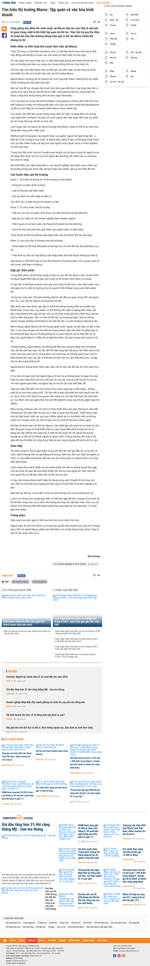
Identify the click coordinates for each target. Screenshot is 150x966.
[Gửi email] (98, 22)
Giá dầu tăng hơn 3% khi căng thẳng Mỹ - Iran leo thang (35, 689)
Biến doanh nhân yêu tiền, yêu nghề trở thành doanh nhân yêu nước (23, 623)
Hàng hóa (9, 3)
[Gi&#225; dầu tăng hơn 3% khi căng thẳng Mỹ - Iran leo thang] (29, 852)
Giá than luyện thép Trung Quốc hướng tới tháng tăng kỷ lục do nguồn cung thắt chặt (89, 853)
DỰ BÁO (22, 940)
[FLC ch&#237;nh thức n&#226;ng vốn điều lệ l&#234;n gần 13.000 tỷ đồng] (52, 783)
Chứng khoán (75, 773)
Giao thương (103, 3)
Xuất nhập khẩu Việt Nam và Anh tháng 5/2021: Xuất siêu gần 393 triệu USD (76, 648)
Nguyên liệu (41, 3)
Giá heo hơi (76, 923)
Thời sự (9, 719)
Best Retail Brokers (76, 927)
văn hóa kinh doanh (20, 581)
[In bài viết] (95, 21)
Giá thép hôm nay (13, 927)
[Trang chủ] (4, 28)
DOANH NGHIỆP (88, 940)
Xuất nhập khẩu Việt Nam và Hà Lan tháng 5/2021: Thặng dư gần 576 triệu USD (78, 632)
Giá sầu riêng (28, 927)
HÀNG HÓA (32, 940)
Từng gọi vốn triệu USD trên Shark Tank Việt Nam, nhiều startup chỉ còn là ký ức (16, 756)
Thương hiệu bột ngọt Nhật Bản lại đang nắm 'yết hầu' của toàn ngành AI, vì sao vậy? (85, 793)
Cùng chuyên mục (67, 590)
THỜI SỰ (13, 940)
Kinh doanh (6, 765)
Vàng (52, 3)
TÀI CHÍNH (52, 940)
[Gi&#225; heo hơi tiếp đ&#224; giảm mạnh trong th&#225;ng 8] (52, 746)
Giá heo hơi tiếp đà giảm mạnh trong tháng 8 (52, 752)
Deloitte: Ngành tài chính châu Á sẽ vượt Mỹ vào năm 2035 (37, 676)
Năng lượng (25, 3)
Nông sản (63, 3)
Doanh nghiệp (41, 796)
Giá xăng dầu (134, 923)
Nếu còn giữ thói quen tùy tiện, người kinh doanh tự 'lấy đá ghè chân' (27, 632)
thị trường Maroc (39, 581)
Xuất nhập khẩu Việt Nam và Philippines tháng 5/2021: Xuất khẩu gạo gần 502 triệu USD (76, 621)
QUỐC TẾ (42, 940)
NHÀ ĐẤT (62, 940)
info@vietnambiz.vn (19, 961)
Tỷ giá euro (64, 923)
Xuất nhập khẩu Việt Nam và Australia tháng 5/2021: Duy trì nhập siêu (75, 655)
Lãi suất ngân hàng (118, 923)
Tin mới (12, 671)
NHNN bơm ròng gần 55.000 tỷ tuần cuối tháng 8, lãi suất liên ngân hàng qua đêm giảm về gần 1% (17, 795)
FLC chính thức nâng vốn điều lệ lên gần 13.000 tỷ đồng (51, 789)
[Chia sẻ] (4, 35)
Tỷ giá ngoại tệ (29, 923)
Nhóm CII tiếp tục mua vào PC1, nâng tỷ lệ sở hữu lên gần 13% (134, 897)
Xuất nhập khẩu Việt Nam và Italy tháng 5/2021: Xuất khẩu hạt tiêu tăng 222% (76, 640)
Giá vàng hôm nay (13, 923)
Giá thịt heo (41, 927)
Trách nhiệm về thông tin (15, 963)
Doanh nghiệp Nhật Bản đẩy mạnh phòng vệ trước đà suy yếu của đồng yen (45, 702)
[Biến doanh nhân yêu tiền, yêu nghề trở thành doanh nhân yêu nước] (26, 610)
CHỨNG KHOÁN (74, 940)
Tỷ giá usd (42, 923)
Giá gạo (51, 927)
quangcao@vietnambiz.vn (129, 951)
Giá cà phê (87, 923)
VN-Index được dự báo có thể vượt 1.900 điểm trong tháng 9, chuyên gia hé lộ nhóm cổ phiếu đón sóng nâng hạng (85, 763)
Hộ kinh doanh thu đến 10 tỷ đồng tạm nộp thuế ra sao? (35, 715)
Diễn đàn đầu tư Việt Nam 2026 (99, 927)
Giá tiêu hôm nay (101, 923)
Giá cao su (61, 927)
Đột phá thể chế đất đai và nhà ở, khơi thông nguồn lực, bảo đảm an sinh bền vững (49, 727)
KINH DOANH (102, 940)
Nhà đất (9, 732)
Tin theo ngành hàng (118, 6)
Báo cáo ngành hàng (82, 3)
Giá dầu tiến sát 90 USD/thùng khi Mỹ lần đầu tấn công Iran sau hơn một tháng (51, 898)
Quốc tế (9, 681)
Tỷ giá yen (53, 923)
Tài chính (5, 804)
